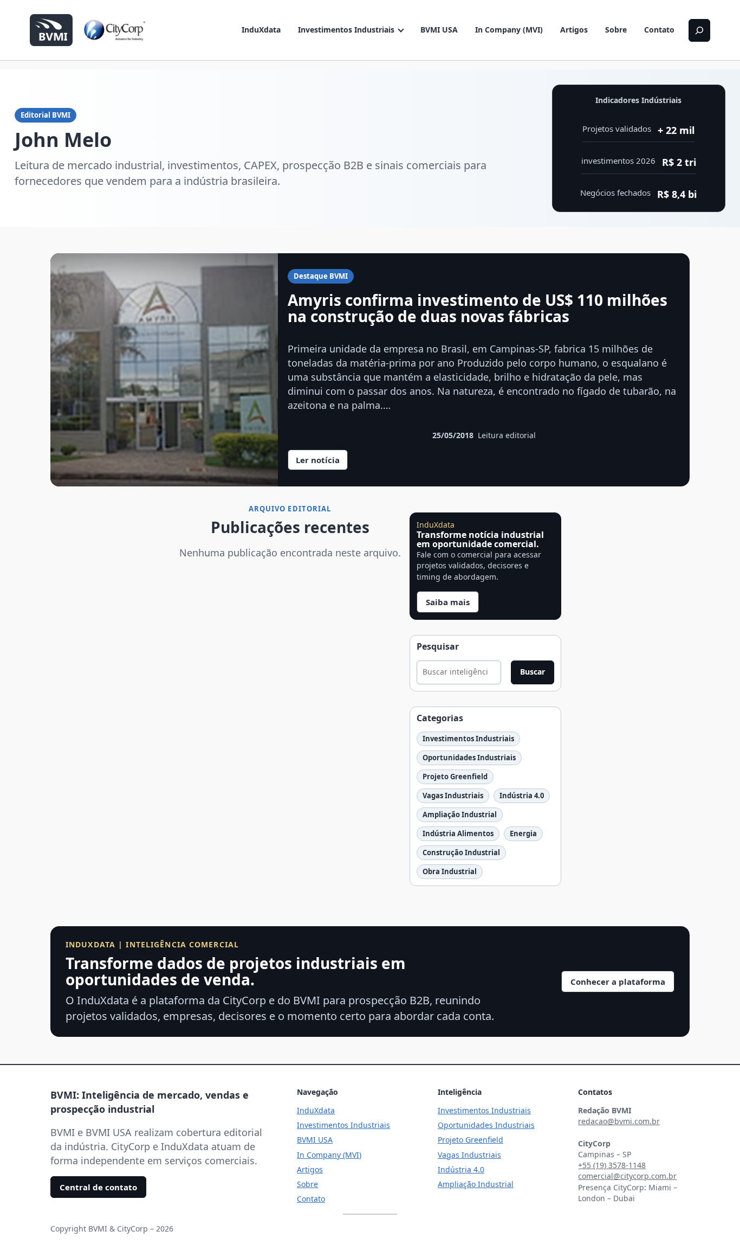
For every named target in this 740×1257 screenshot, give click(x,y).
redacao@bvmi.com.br (619, 1121)
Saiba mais (448, 602)
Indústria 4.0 (521, 795)
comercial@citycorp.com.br (627, 1176)
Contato (659, 29)
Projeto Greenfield (455, 776)
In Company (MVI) (509, 29)
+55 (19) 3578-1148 (612, 1165)
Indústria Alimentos (458, 833)
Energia (523, 833)
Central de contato (98, 1187)
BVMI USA (439, 29)
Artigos (574, 29)
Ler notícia (322, 462)
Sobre (616, 29)
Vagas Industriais (453, 795)
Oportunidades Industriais (469, 757)
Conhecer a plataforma (617, 981)
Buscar (532, 671)
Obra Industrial (450, 871)
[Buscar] (699, 30)
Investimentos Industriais (346, 29)
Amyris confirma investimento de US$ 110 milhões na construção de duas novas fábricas (477, 308)
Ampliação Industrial (460, 814)
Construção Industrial (461, 852)
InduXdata (261, 29)
